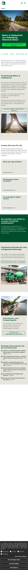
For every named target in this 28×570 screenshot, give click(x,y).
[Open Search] (25, 3)
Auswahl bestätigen (14, 563)
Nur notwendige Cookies (14, 559)
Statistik (21, 551)
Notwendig (5, 551)
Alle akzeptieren (14, 567)
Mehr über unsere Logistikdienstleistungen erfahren (14, 333)
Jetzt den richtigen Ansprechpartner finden (12, 237)
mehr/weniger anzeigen (20, 556)
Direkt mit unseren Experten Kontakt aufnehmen (14, 44)
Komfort (14, 551)
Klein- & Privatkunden (21, 54)
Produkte (6, 54)
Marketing (5, 554)
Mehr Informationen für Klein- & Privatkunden (13, 261)
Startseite (3, 8)
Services (12, 54)
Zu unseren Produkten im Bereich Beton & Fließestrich (14, 109)
